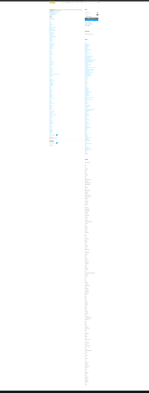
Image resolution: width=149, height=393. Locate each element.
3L (49, 20)
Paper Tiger (51, 95)
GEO (50, 66)
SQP (50, 108)
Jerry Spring (86, 94)
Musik (86, 116)
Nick (85, 118)
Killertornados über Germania (89, 97)
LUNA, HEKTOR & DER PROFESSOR (90, 109)
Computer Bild (51, 46)
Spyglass (50, 107)
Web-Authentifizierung (92, 18)
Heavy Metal (51, 69)
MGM (50, 88)
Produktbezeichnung (52, 13)
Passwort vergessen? (88, 22)
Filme (85, 82)
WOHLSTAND (87, 150)
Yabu (85, 151)
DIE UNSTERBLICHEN (88, 74)
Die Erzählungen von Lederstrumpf (90, 67)
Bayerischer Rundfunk (52, 27)
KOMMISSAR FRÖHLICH (88, 99)
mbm (50, 86)
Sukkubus (86, 135)
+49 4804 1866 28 (86, 0)
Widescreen (51, 129)
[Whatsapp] (53, 0)
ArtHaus (50, 23)
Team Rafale (86, 139)
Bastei (50, 26)
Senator (50, 102)
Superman (86, 136)
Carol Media (51, 39)
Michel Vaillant (87, 115)
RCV (50, 99)
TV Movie (50, 118)
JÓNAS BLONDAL (87, 95)
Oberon (50, 93)
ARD (50, 22)
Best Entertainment (52, 29)
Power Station (51, 98)
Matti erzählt (87, 112)
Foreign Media (51, 63)
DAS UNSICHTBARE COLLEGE (89, 61)
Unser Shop (72, 2)
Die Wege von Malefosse (88, 75)
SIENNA (86, 129)
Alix (85, 43)
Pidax (50, 97)
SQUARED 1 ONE (51, 109)
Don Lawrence (87, 76)
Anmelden (91, 20)
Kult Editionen (51, 84)
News (63, 2)
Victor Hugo (86, 147)
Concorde (50, 47)
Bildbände (86, 48)
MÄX (85, 113)
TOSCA (86, 144)
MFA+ (50, 87)
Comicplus (51, 45)
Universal (50, 121)
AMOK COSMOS (87, 45)
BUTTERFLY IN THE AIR (88, 50)
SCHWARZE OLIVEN (87, 127)
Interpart (50, 75)
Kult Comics (51, 83)
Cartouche (51, 40)
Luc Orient (86, 107)
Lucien (86, 108)
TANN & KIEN (87, 138)
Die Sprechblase (87, 73)
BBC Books (51, 28)
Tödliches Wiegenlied (88, 143)
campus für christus (52, 36)
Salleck (50, 101)
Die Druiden (86, 66)
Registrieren (87, 25)
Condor (50, 48)
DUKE (50, 56)
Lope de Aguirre (87, 106)
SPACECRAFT (86, 133)
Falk (85, 80)
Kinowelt (50, 78)
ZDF (50, 132)
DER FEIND (86, 63)
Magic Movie (51, 85)
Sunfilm (50, 112)
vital (50, 125)
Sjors (85, 132)
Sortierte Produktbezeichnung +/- (54, 12)
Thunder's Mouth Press (52, 115)
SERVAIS (86, 128)
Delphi (50, 50)
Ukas (85, 145)
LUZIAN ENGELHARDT (88, 110)
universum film (51, 122)
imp (50, 73)
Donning (50, 53)
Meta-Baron (86, 114)
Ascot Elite (50, 24)
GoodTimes (51, 67)
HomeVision (51, 71)
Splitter (50, 106)
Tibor (85, 142)
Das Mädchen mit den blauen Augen (90, 59)
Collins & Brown (51, 43)
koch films (50, 79)
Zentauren (86, 153)
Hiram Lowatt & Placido (88, 91)
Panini (50, 94)
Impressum (77, 2)
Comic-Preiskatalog (88, 53)
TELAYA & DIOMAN (87, 140)
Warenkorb (82, 2)
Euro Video (51, 61)
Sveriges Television (52, 113)
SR (49, 110)
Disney (50, 52)
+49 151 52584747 (91, 0)
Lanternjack (86, 102)
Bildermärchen (87, 49)
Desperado (51, 51)
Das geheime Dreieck (88, 58)
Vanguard (50, 123)
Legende (86, 103)
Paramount (51, 96)
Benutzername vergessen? (89, 23)
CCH (50, 42)
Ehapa (50, 58)
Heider (50, 70)
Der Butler (86, 62)
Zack (85, 152)
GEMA (50, 65)
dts (49, 55)
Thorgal (86, 141)
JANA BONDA (87, 92)
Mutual (50, 92)
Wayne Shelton (87, 148)
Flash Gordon (87, 84)
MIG (50, 89)
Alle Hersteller (51, 18)
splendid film (51, 105)
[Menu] (99, 2)
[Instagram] (52, 0)
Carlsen (50, 38)
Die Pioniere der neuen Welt (89, 72)
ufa (49, 119)
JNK (49, 77)
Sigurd (86, 130)
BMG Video (51, 32)
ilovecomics (51, 72)
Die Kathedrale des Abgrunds (89, 69)
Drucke (86, 77)
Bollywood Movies (52, 33)
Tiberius (50, 116)
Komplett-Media (51, 80)
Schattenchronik (87, 126)
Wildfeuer (50, 130)
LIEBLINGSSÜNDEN (87, 105)
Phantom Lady (87, 120)
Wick (50, 128)
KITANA (86, 98)
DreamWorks (51, 54)
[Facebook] (49, 0)
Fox (85, 85)
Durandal (86, 78)
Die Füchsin (86, 68)
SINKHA (86, 131)
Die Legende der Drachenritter (89, 70)
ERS (50, 60)
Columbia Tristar (51, 44)
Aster (50, 25)
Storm (86, 134)
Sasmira (86, 125)
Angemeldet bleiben (89, 16)
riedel (50, 100)
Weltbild (50, 127)
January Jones (87, 93)
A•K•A (85, 42)
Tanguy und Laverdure (88, 137)
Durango (86, 79)
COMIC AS (86, 52)
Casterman (51, 41)
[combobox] (89, 2)
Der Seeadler (87, 65)
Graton (50, 68)
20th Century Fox (51, 19)
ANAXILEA (86, 46)
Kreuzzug (86, 100)
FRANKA (86, 86)
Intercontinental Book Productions (54, 74)
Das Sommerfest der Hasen (89, 60)
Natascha (86, 117)
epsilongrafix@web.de (96, 0)
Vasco (86, 146)
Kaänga (86, 96)
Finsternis (86, 83)
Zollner (50, 133)
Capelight (50, 37)
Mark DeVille (87, 111)
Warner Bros (51, 126)
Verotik (50, 124)
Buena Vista (51, 34)
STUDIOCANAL (51, 111)
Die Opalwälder (87, 71)
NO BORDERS (87, 119)
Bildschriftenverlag (52, 30)
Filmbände (86, 81)
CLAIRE (86, 51)
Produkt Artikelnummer (52, 14)
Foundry (50, 64)
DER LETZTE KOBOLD (88, 64)
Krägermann (51, 82)
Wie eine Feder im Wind (88, 149)
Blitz (50, 31)
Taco (50, 114)
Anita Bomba (87, 47)
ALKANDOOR (87, 44)
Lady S (86, 101)
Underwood (51, 120)
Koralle (50, 81)
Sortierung (51, 15)
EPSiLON (50, 59)
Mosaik (50, 91)
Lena (85, 104)
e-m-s (50, 57)
